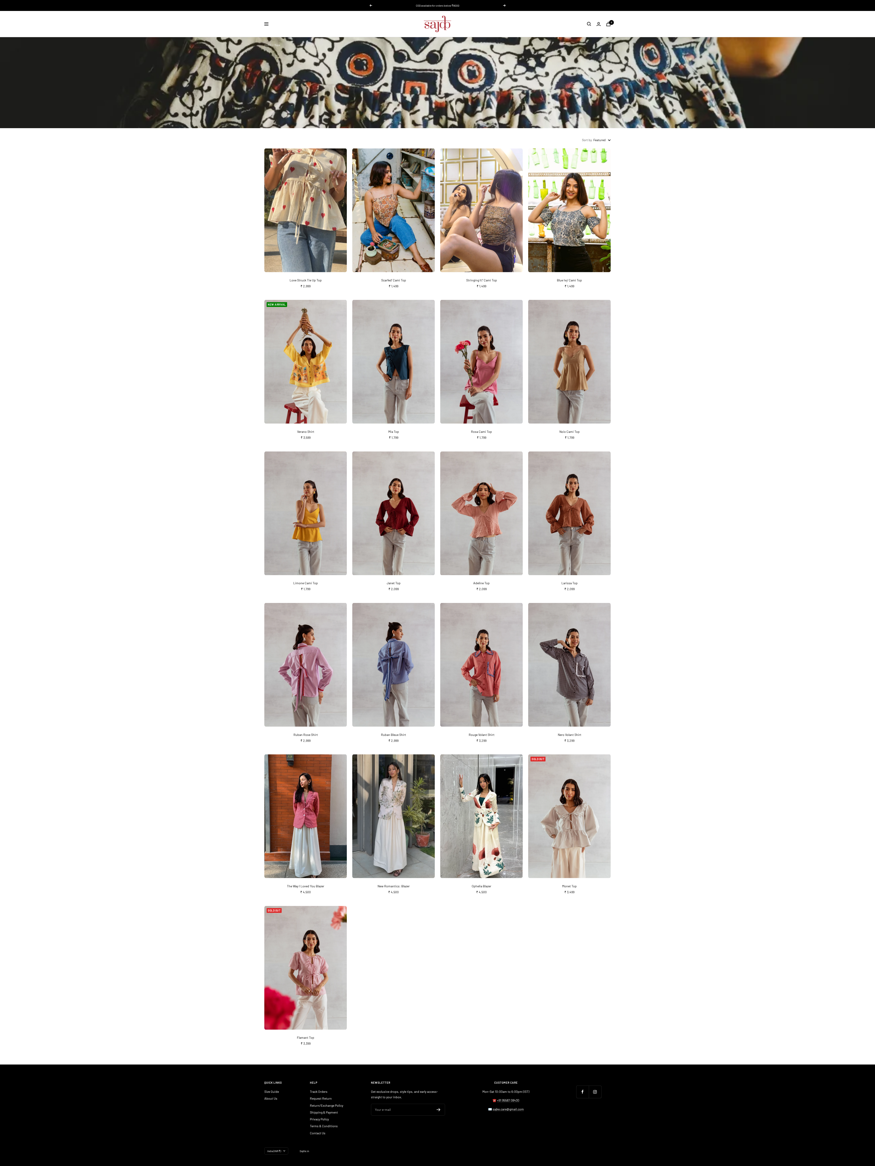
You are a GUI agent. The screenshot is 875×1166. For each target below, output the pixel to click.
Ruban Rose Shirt (305, 735)
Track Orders (318, 1091)
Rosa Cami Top (481, 432)
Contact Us (317, 1133)
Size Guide (271, 1091)
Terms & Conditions (324, 1126)
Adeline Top (481, 583)
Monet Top (569, 886)
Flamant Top (305, 1037)
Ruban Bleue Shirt (393, 735)
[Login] (599, 24)
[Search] (589, 24)
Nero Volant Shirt (569, 735)
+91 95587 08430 (508, 1100)
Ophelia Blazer (481, 886)
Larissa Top (569, 583)
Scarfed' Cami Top (393, 280)
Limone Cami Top (305, 583)
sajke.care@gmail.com (508, 1109)
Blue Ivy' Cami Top (569, 280)
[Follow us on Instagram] (595, 1091)
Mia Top (393, 432)
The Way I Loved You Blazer (305, 886)
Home (267, 45)
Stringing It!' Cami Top (481, 280)
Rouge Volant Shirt (481, 735)
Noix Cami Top (569, 432)
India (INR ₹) (274, 1151)
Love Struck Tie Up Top (306, 280)
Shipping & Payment (324, 1112)
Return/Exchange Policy (326, 1105)
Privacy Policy (319, 1119)
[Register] (438, 1109)
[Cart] (608, 24)
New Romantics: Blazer (394, 886)
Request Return (321, 1098)
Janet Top (394, 583)
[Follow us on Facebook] (582, 1091)
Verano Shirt (305, 432)
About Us (270, 1098)
